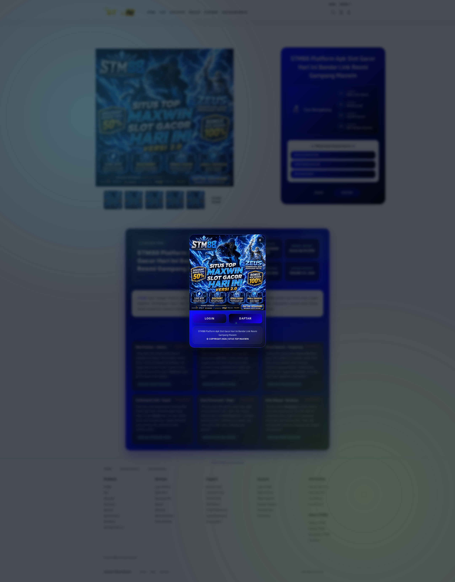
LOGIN (210, 318)
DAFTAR (245, 318)
